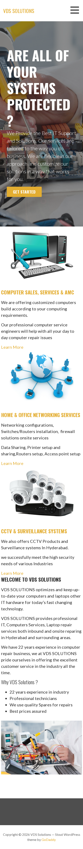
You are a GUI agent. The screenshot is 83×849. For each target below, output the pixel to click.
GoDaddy (49, 840)
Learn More (12, 347)
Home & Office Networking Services (40, 415)
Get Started (24, 192)
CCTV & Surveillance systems (34, 531)
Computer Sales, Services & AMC (37, 292)
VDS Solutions (18, 10)
